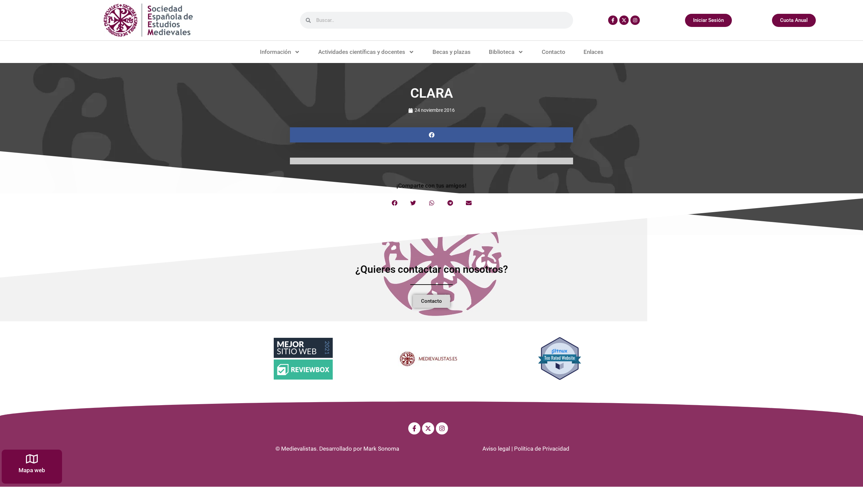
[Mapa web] (32, 459)
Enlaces (593, 51)
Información (275, 51)
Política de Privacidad (541, 448)
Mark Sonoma (381, 448)
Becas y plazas (452, 51)
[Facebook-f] (613, 20)
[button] (431, 134)
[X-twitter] (624, 20)
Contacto (553, 51)
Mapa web (32, 470)
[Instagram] (635, 20)
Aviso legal (496, 448)
